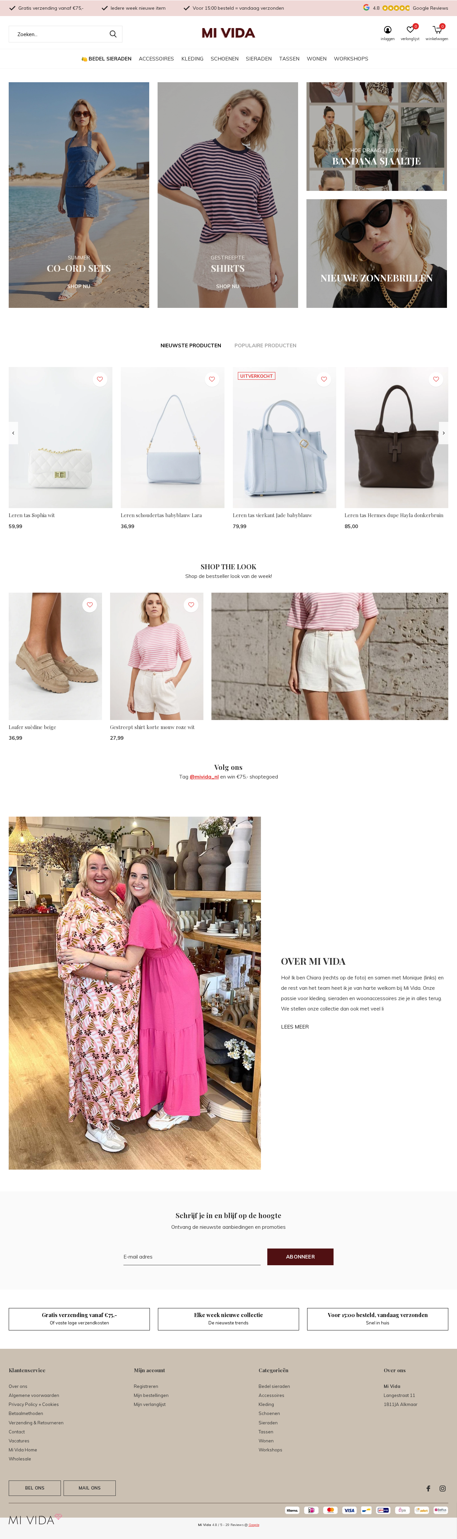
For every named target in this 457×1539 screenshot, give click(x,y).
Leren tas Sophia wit (32, 515)
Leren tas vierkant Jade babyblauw (272, 515)
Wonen (317, 58)
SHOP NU (78, 286)
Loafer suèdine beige (32, 727)
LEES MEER (295, 1027)
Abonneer (300, 1257)
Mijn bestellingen (151, 1395)
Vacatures (19, 1440)
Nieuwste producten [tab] (191, 345)
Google (254, 1525)
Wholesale (20, 1458)
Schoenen (225, 58)
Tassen (289, 58)
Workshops (351, 58)
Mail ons (90, 1488)
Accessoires (156, 58)
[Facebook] (428, 1488)
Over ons (18, 1386)
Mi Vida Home (23, 1449)
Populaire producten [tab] (265, 345)
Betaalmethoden (26, 1413)
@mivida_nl (204, 777)
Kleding (192, 58)
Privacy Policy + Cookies (34, 1404)
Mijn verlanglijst (150, 1404)
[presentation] (13, 433)
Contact (17, 1431)
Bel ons (34, 1488)
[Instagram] (443, 1488)
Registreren (146, 1386)
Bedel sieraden (110, 58)
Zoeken (113, 34)
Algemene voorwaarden (34, 1395)
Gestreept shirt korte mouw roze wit (152, 727)
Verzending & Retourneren (36, 1422)
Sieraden (259, 58)
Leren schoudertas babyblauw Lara (161, 515)
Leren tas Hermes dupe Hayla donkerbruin (394, 515)
